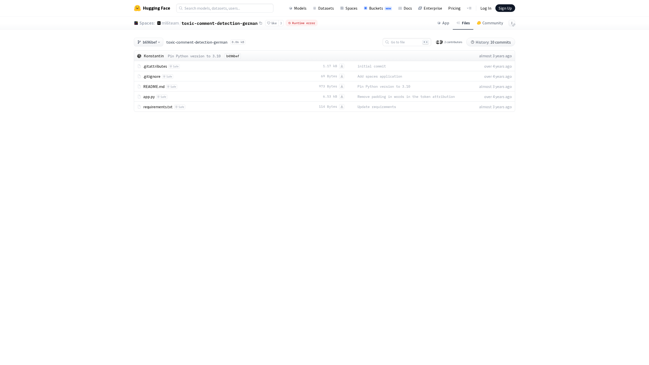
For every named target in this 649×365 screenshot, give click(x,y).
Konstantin (154, 55)
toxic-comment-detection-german (220, 23)
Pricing (454, 8)
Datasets (326, 8)
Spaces (351, 8)
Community (492, 22)
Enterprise (433, 8)
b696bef (150, 42)
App (445, 22)
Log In (485, 8)
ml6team (170, 23)
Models (300, 8)
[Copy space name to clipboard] (260, 23)
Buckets (380, 8)
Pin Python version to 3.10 (194, 56)
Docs (408, 8)
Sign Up (505, 8)
